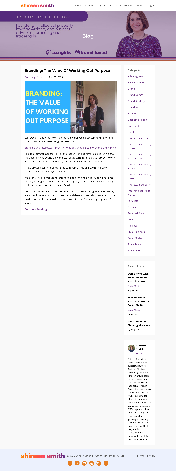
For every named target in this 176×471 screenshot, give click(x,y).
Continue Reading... (37, 209)
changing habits (137, 119)
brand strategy (136, 101)
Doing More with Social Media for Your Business (138, 277)
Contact (140, 5)
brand (131, 88)
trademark (134, 250)
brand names (135, 95)
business (133, 113)
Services (88, 5)
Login (151, 5)
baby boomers (136, 82)
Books (117, 5)
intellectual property (139, 138)
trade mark (134, 244)
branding (30, 77)
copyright (133, 126)
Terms (140, 455)
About (107, 5)
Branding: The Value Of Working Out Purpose (67, 70)
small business (136, 231)
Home (77, 5)
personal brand (136, 213)
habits (131, 132)
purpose (41, 77)
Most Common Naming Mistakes (139, 323)
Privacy (151, 455)
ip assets (133, 200)
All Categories (135, 76)
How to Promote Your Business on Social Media (138, 301)
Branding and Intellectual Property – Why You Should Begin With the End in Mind (70, 147)
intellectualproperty (139, 184)
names (132, 207)
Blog (98, 5)
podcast (132, 219)
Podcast (128, 5)
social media (135, 238)
